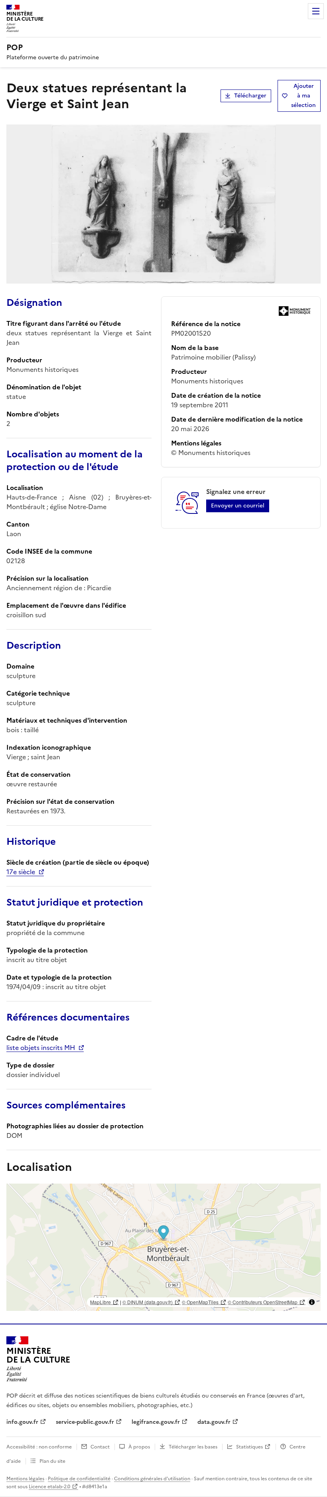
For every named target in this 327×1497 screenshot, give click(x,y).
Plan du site (52, 1461)
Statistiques (249, 1446)
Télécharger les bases (193, 1446)
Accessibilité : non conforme (39, 1446)
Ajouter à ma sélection (303, 95)
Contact (100, 1446)
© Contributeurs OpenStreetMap (262, 1302)
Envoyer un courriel (237, 506)
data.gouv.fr (213, 1422)
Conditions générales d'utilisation (152, 1478)
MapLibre (100, 1302)
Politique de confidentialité (79, 1478)
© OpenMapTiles (200, 1302)
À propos (139, 1446)
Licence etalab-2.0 (49, 1486)
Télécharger (250, 95)
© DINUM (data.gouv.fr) (147, 1302)
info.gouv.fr (22, 1422)
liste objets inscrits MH (40, 1047)
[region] (163, 1247)
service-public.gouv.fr (85, 1422)
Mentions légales (25, 1478)
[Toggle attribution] (312, 1302)
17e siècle (20, 872)
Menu (316, 11)
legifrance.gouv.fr (156, 1422)
